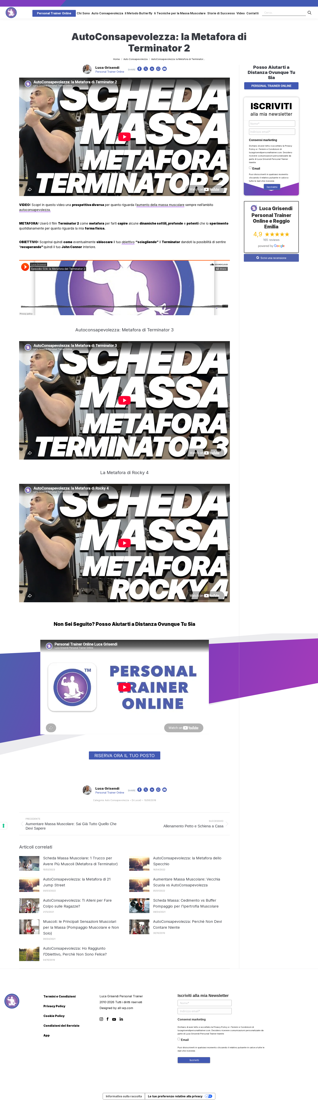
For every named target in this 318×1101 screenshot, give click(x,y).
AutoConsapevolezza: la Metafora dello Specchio (187, 861)
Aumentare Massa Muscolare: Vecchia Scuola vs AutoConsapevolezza (186, 882)
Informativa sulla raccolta (124, 1096)
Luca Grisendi (107, 68)
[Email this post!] (164, 69)
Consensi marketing (263, 140)
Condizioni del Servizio (61, 1025)
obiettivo (128, 242)
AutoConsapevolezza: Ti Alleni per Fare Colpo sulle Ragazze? (77, 903)
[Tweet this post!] (146, 69)
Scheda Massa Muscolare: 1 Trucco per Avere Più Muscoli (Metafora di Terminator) (80, 861)
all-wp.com (125, 1008)
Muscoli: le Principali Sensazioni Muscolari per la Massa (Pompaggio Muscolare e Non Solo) (81, 927)
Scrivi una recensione (273, 258)
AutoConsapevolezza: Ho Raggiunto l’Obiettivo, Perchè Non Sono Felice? (75, 951)
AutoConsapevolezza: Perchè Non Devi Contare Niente (187, 924)
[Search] (309, 12)
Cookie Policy (54, 1016)
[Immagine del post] (29, 863)
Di (136, 800)
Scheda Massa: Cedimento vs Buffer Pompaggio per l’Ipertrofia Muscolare (186, 903)
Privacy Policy (54, 1006)
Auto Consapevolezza (117, 800)
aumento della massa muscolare (160, 205)
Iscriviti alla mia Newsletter (203, 995)
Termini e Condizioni (269, 149)
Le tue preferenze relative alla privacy (175, 1096)
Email (256, 168)
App (46, 1035)
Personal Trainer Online (109, 71)
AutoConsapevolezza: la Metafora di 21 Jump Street (77, 882)
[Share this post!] (139, 69)
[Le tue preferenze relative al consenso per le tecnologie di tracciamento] (3, 825)
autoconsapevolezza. (35, 210)
